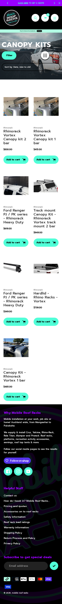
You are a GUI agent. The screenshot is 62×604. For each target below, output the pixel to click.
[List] (56, 55)
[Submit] (54, 566)
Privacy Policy (12, 543)
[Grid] (45, 55)
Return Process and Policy (19, 538)
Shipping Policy (13, 533)
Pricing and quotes (15, 506)
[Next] (54, 3)
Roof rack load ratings (17, 522)
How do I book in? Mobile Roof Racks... (27, 501)
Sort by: (9, 67)
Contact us (10, 495)
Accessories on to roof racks (21, 511)
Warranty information (16, 527)
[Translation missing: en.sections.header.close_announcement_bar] (59, 3)
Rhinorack (8, 127)
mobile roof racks (20, 592)
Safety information (15, 517)
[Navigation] (55, 18)
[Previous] (7, 3)
